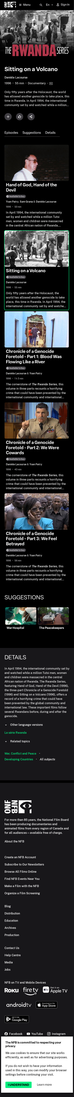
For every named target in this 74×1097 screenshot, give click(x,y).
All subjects (47, 759)
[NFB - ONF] (10, 5)
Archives (10, 928)
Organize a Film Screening (22, 893)
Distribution (12, 913)
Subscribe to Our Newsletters (24, 864)
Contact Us (11, 948)
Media (8, 962)
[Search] (41, 5)
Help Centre (12, 955)
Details (50, 133)
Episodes (11, 133)
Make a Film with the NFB (21, 886)
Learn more (44, 1084)
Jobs (7, 969)
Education (11, 920)
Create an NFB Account (20, 857)
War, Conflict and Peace (20, 753)
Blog (7, 906)
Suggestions (31, 133)
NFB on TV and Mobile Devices (25, 982)
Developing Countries (18, 759)
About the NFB (14, 841)
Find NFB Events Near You (22, 879)
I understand (18, 1085)
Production (11, 935)
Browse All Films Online (20, 871)
